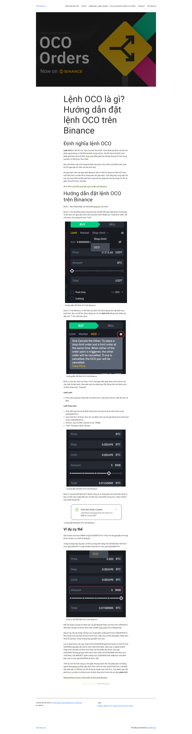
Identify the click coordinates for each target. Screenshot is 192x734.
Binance (97, 207)
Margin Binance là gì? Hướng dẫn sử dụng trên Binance (85, 678)
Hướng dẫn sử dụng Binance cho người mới (67, 703)
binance (100, 706)
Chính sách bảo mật (72, 6)
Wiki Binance (41, 6)
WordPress (151, 728)
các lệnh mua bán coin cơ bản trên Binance (89, 186)
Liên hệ (83, 6)
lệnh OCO (121, 706)
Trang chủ (141, 6)
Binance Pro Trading (111, 706)
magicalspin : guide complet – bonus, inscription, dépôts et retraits (112, 6)
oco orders (129, 706)
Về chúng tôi (151, 6)
